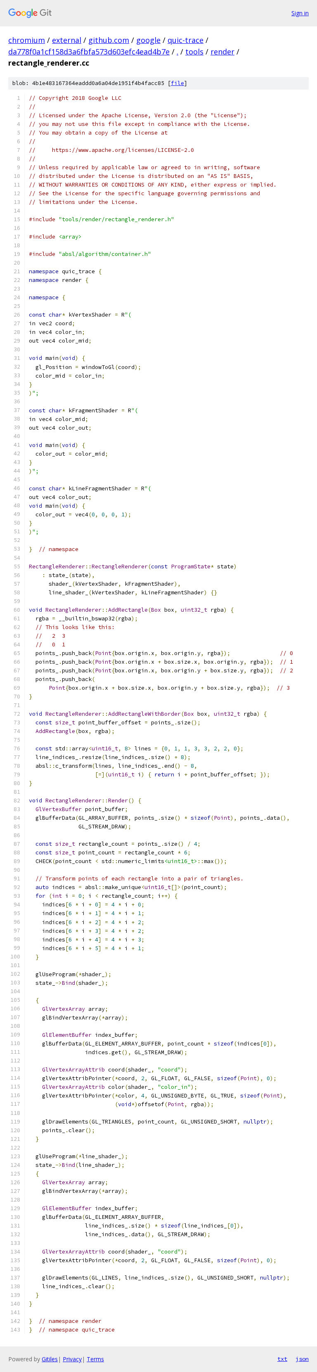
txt (282, 1359)
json (302, 1359)
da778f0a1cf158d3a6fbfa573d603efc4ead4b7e (89, 52)
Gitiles (50, 1359)
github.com (108, 40)
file (177, 83)
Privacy (72, 1359)
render (222, 52)
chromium (26, 40)
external (66, 40)
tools (194, 52)
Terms (95, 1359)
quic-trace (185, 40)
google (148, 40)
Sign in (300, 13)
